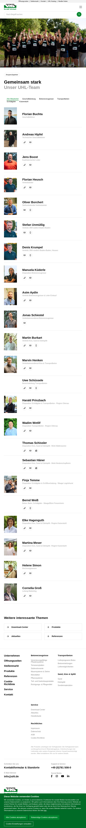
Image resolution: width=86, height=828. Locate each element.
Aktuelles (15, 636)
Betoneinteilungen (65, 663)
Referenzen (57, 636)
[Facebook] (51, 776)
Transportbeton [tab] (63, 99)
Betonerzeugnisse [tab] (46, 99)
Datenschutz (36, 731)
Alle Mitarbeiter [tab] (13, 99)
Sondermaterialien (65, 685)
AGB (33, 735)
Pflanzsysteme (37, 678)
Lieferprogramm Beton (66, 660)
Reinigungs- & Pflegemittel (41, 684)
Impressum (35, 728)
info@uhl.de (11, 776)
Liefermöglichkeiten (65, 667)
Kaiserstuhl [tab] (23, 101)
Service (8, 689)
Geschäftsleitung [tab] (29, 99)
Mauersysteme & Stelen (40, 671)
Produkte (56, 627)
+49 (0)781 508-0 (61, 767)
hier (45, 810)
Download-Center (19, 627)
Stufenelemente (37, 668)
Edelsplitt (61, 682)
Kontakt (43, 1)
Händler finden (63, 1)
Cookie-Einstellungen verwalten (18, 824)
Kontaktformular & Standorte (22, 767)
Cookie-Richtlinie (9, 683)
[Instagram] (57, 776)
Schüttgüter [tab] (11, 101)
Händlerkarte (36, 716)
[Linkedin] (68, 776)
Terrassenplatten (37, 665)
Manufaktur (35, 675)
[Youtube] (62, 776)
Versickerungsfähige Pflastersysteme (39, 661)
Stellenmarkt (34, 1)
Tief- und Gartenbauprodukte (42, 681)
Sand (60, 679)
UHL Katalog (52, 1)
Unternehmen (12, 655)
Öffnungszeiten (23, 1)
